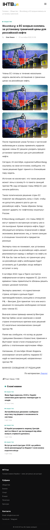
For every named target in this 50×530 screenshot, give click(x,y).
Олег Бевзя (10, 37)
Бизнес (5, 489)
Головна (5, 11)
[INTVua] (10, 4)
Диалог (44, 373)
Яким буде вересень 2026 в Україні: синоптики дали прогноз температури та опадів (23, 397)
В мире (5, 496)
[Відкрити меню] (45, 4)
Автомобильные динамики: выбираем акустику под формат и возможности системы (21, 414)
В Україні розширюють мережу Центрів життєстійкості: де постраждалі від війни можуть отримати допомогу (23, 431)
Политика (5, 500)
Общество (14, 11)
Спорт (4, 492)
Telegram (14, 519)
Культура (5, 504)
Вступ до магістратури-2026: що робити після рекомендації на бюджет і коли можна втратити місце (24, 448)
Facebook (6, 519)
